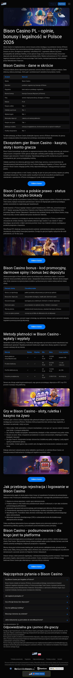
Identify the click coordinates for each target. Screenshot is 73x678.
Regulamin (28, 659)
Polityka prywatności (17, 659)
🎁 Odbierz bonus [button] (38, 673)
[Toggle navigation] (69, 4)
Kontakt (60, 659)
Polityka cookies (51, 659)
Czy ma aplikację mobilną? (14, 608)
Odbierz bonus (36, 183)
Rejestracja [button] (62, 4)
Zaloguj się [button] (53, 4)
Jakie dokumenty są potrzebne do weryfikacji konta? (24, 620)
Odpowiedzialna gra (38, 659)
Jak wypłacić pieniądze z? (14, 596)
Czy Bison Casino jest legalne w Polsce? (19, 579)
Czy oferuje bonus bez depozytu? (17, 602)
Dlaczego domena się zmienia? (16, 614)
